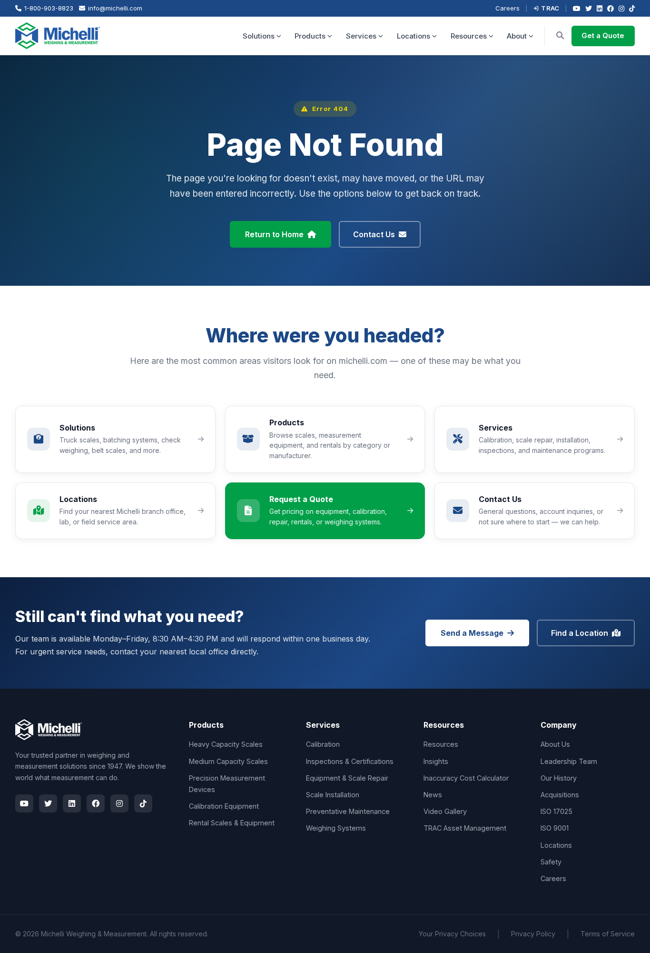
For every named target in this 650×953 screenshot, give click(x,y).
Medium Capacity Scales (228, 761)
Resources (469, 35)
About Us (555, 744)
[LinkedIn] (599, 8)
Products (310, 35)
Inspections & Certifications (350, 761)
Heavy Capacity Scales (226, 744)
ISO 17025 (556, 811)
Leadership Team (569, 761)
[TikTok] (632, 8)
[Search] (560, 36)
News (432, 795)
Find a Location (579, 633)
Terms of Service (608, 934)
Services (361, 35)
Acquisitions (560, 795)
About (517, 35)
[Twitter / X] (588, 8)
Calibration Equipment (224, 806)
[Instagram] (621, 8)
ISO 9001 (555, 828)
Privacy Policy (533, 934)
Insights (435, 761)
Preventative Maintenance (348, 811)
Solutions (259, 35)
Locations (413, 35)
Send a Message (472, 633)
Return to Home (274, 234)
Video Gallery (445, 811)
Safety (551, 862)
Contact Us (374, 234)
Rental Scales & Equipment (232, 823)
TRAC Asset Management (464, 828)
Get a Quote (602, 35)
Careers (507, 8)
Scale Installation (332, 795)
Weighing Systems (336, 828)
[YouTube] (577, 8)
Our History (559, 778)
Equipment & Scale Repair (347, 778)
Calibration (323, 744)
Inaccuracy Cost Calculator (466, 778)
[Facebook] (610, 8)
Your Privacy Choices (452, 934)
